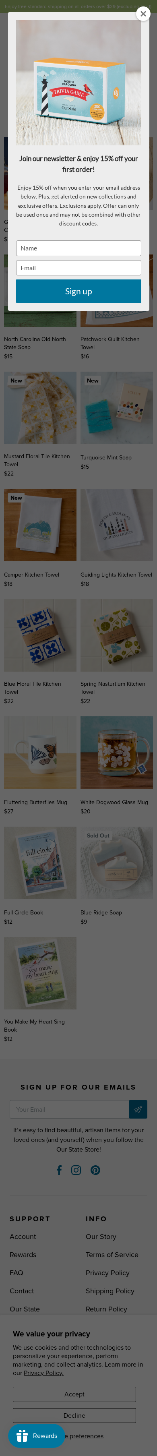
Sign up (78, 291)
